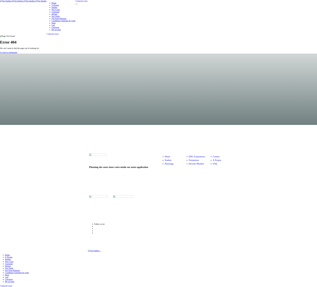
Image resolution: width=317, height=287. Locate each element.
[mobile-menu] (100, 251)
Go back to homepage (8, 52)
